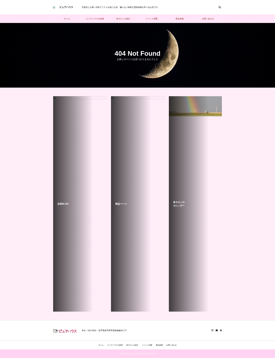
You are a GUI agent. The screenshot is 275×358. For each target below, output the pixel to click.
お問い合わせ (208, 19)
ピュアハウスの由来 (95, 19)
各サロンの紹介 (123, 19)
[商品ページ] (137, 310)
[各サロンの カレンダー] (195, 115)
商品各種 (180, 19)
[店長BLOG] (79, 115)
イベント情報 (152, 19)
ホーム (67, 19)
